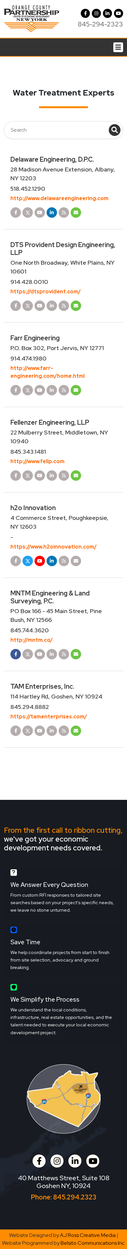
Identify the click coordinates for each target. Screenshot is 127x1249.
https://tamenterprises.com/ (48, 716)
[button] (96, 13)
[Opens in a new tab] (15, 212)
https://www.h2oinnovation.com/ (53, 546)
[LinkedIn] (107, 13)
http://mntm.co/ (31, 640)
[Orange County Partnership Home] (31, 18)
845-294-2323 (100, 24)
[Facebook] (85, 13)
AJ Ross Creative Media (88, 1235)
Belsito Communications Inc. (93, 1243)
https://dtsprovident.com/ (45, 291)
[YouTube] (118, 13)
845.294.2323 (74, 1197)
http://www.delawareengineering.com (59, 198)
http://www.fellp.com (37, 461)
